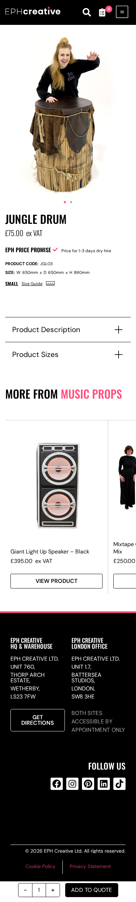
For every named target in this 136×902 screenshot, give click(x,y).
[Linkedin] (104, 784)
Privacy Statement (90, 866)
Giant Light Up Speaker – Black (49, 551)
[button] (65, 202)
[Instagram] (72, 784)
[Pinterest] (88, 784)
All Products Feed (71, 812)
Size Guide (32, 284)
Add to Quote (91, 890)
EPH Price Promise (28, 250)
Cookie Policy (40, 866)
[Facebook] (57, 784)
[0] (102, 12)
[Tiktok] (119, 784)
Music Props (91, 393)
